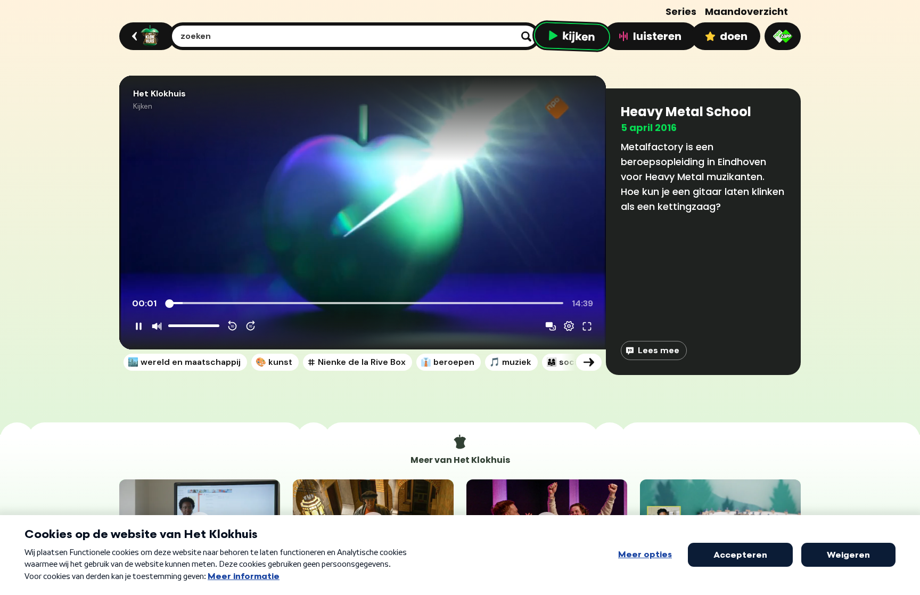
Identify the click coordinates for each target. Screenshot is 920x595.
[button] (362, 212)
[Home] (145, 36)
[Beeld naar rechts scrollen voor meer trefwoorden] (589, 362)
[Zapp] (783, 36)
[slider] (365, 303)
